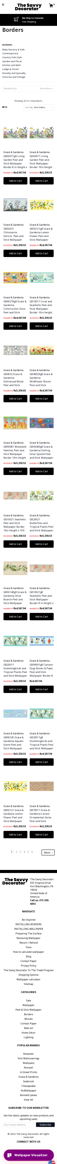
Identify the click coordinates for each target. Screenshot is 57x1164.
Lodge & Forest (10, 69)
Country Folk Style (12, 57)
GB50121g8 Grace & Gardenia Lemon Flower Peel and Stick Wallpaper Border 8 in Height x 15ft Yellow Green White (41, 239)
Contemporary (10, 53)
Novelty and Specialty (14, 73)
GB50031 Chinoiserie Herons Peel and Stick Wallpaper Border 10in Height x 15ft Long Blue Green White (14, 239)
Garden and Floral (12, 61)
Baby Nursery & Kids (13, 49)
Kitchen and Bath (11, 65)
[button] (28, 88)
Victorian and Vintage (13, 76)
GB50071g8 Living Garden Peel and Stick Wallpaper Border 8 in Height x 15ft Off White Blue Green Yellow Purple (15, 167)
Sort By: (29, 107)
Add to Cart (15, 180)
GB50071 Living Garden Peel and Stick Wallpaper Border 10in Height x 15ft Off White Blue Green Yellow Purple (41, 167)
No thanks (30, 490)
